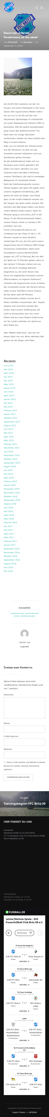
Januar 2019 (10, 485)
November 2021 (12, 447)
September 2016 (12, 560)
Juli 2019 (8, 470)
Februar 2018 (10, 522)
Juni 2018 (8, 507)
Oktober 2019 (10, 459)
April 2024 (9, 395)
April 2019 (9, 477)
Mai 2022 (8, 433)
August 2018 (10, 504)
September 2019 (12, 463)
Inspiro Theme (18, 1112)
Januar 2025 (10, 388)
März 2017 (9, 537)
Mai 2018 (8, 511)
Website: (8, 749)
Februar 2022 (10, 444)
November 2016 (12, 552)
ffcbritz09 (12, 42)
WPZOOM (33, 1112)
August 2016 (10, 563)
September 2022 (12, 421)
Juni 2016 (8, 567)
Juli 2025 (8, 377)
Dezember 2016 (11, 548)
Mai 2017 (8, 530)
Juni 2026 (8, 365)
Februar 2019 (10, 481)
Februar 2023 (10, 410)
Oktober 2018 (10, 496)
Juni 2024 (8, 391)
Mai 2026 (8, 369)
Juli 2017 (8, 526)
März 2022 (9, 440)
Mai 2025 (8, 380)
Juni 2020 (8, 451)
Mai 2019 (8, 474)
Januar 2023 (10, 414)
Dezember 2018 (11, 489)
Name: (7, 723)
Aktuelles (27, 42)
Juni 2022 (8, 429)
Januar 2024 (10, 399)
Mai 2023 (8, 406)
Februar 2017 (10, 541)
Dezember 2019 (11, 455)
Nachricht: (9, 694)
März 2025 (9, 384)
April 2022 (9, 436)
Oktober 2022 (10, 418)
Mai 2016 (8, 571)
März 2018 (9, 518)
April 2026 (9, 373)
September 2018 (12, 500)
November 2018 (12, 492)
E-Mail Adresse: (11, 736)
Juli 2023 (8, 403)
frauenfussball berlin (17, 613)
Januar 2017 (10, 545)
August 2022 (10, 425)
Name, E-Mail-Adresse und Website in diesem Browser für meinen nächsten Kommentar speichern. (24, 766)
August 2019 (10, 466)
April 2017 (9, 533)
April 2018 (9, 515)
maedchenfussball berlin (27, 616)
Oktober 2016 (10, 556)
